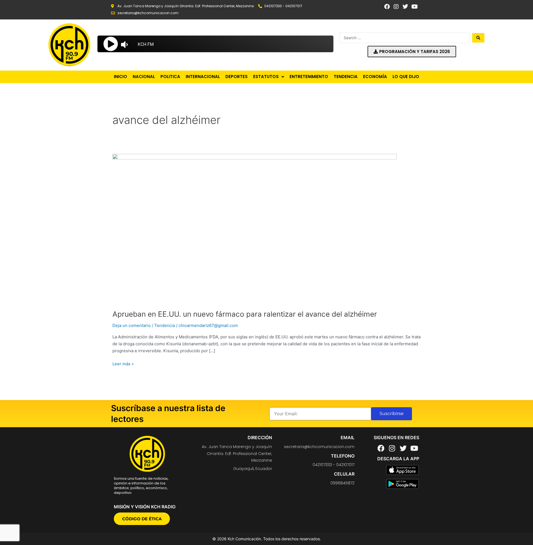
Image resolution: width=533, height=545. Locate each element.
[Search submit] (478, 37)
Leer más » (123, 363)
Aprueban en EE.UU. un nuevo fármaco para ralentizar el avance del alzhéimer (244, 314)
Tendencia (164, 325)
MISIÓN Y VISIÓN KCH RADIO (144, 506)
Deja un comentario (131, 325)
